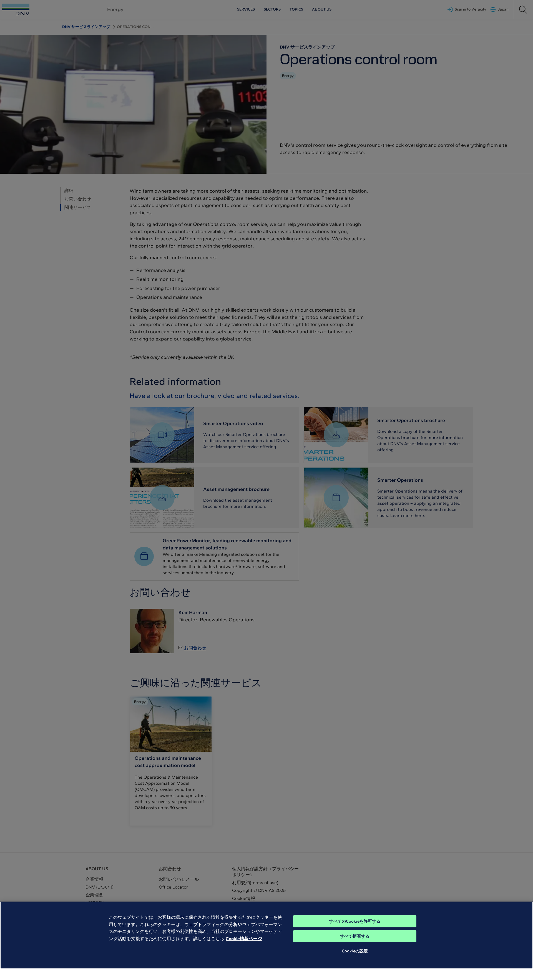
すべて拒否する (354, 936)
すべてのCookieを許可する (354, 921)
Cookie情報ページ (244, 938)
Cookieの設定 (355, 950)
